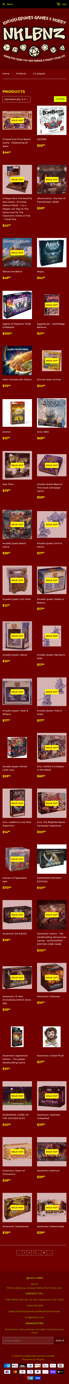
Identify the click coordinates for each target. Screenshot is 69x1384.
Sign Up (60, 1340)
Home (6, 73)
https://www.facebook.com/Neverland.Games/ (34, 1311)
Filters (60, 99)
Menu (10, 4)
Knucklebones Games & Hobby (37, 1356)
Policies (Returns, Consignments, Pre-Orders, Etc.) (34, 1288)
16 (44, 1252)
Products (21, 73)
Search (34, 1284)
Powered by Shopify (33, 1359)
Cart (63, 4)
